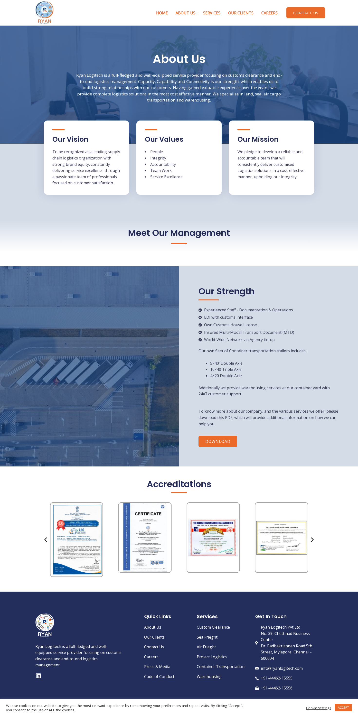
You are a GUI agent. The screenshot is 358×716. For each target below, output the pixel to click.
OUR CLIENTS (241, 13)
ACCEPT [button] (343, 707)
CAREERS (269, 13)
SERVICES (211, 13)
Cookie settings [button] (318, 708)
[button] (305, 12)
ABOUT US (185, 13)
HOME (162, 13)
